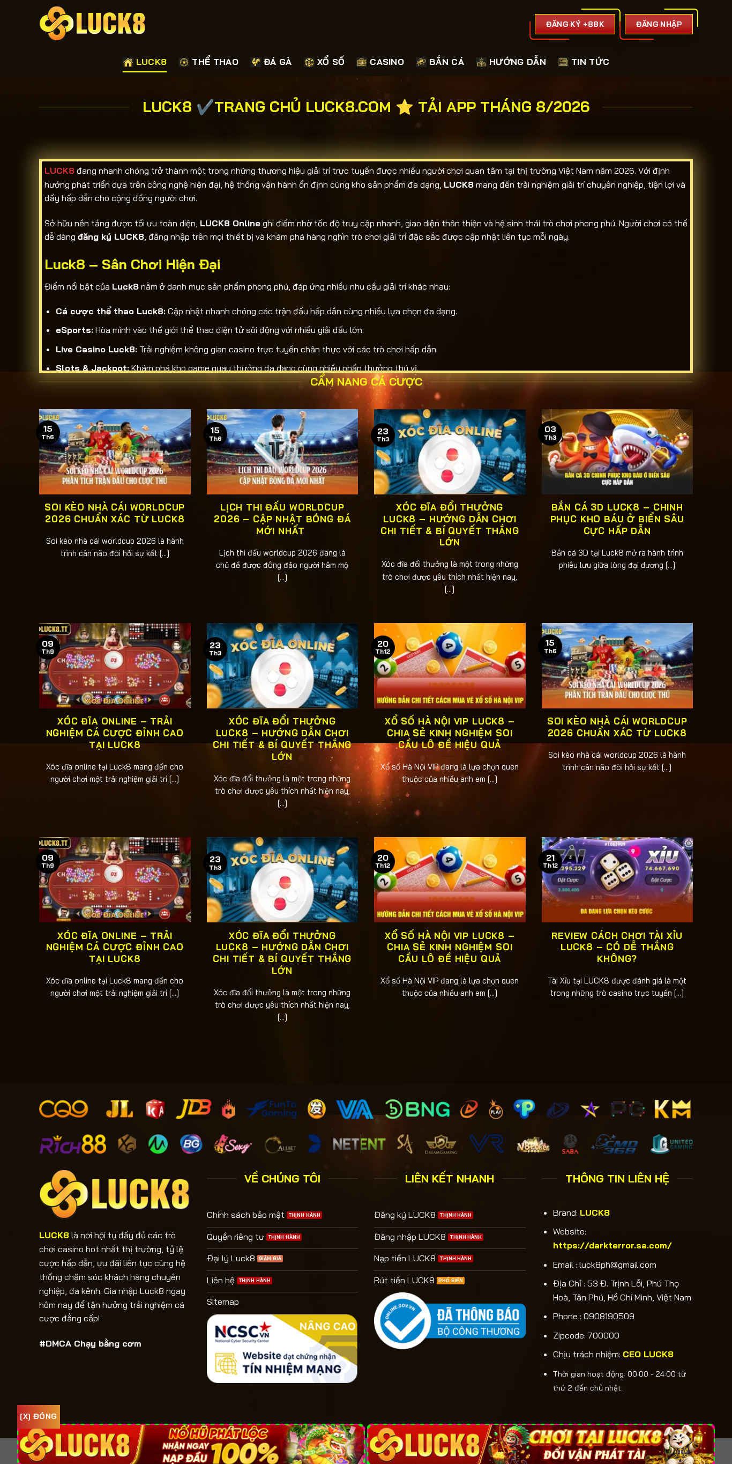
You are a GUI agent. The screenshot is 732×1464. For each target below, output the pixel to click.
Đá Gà (278, 61)
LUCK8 (151, 61)
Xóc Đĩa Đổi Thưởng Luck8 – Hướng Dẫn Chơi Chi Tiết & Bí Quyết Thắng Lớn (449, 524)
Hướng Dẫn (517, 61)
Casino (387, 61)
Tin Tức (590, 61)
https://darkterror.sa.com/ (612, 1245)
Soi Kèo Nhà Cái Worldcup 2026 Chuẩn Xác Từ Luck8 (114, 512)
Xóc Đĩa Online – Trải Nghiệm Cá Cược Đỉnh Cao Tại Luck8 (115, 732)
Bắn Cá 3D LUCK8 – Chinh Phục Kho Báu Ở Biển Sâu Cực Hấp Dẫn (617, 518)
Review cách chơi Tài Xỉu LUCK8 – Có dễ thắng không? (617, 947)
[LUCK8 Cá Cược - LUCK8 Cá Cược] (92, 24)
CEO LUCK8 (648, 1354)
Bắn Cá (446, 61)
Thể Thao (215, 61)
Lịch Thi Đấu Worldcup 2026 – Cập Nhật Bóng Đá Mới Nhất (282, 518)
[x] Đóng (38, 1416)
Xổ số (331, 61)
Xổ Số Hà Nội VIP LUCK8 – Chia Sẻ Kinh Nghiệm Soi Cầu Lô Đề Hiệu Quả (450, 732)
